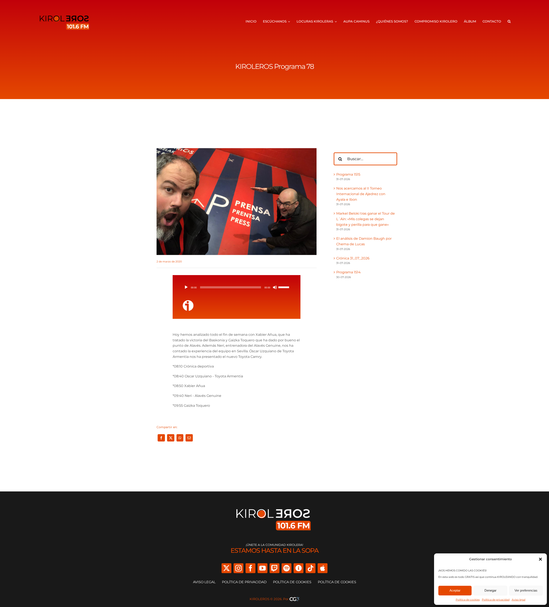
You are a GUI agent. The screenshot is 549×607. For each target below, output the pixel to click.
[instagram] (238, 568)
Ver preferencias (525, 590)
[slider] (284, 287)
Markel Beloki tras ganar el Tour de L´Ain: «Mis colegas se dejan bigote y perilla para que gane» (365, 218)
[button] (540, 559)
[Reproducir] (186, 287)
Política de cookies (468, 599)
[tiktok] (310, 568)
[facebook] (250, 568)
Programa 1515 (348, 174)
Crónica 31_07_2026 (353, 258)
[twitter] (226, 568)
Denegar (490, 590)
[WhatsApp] (179, 438)
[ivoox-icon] (188, 302)
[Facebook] (161, 438)
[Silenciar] (275, 287)
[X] (170, 438)
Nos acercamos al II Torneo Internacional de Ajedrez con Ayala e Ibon (360, 193)
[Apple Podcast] (322, 568)
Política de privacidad (496, 599)
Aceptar (454, 590)
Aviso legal (518, 599)
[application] (237, 287)
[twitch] (274, 568)
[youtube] (262, 568)
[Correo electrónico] (189, 438)
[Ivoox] (298, 568)
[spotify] (286, 568)
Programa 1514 (348, 272)
